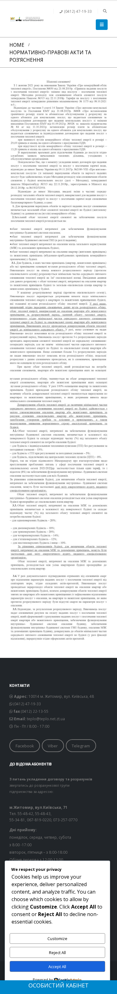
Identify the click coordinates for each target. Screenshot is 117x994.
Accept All (57, 966)
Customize (57, 938)
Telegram (81, 746)
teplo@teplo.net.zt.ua (46, 718)
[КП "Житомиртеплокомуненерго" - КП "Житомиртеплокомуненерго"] (26, 19)
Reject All (57, 952)
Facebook (25, 746)
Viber (53, 746)
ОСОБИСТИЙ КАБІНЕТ (58, 985)
